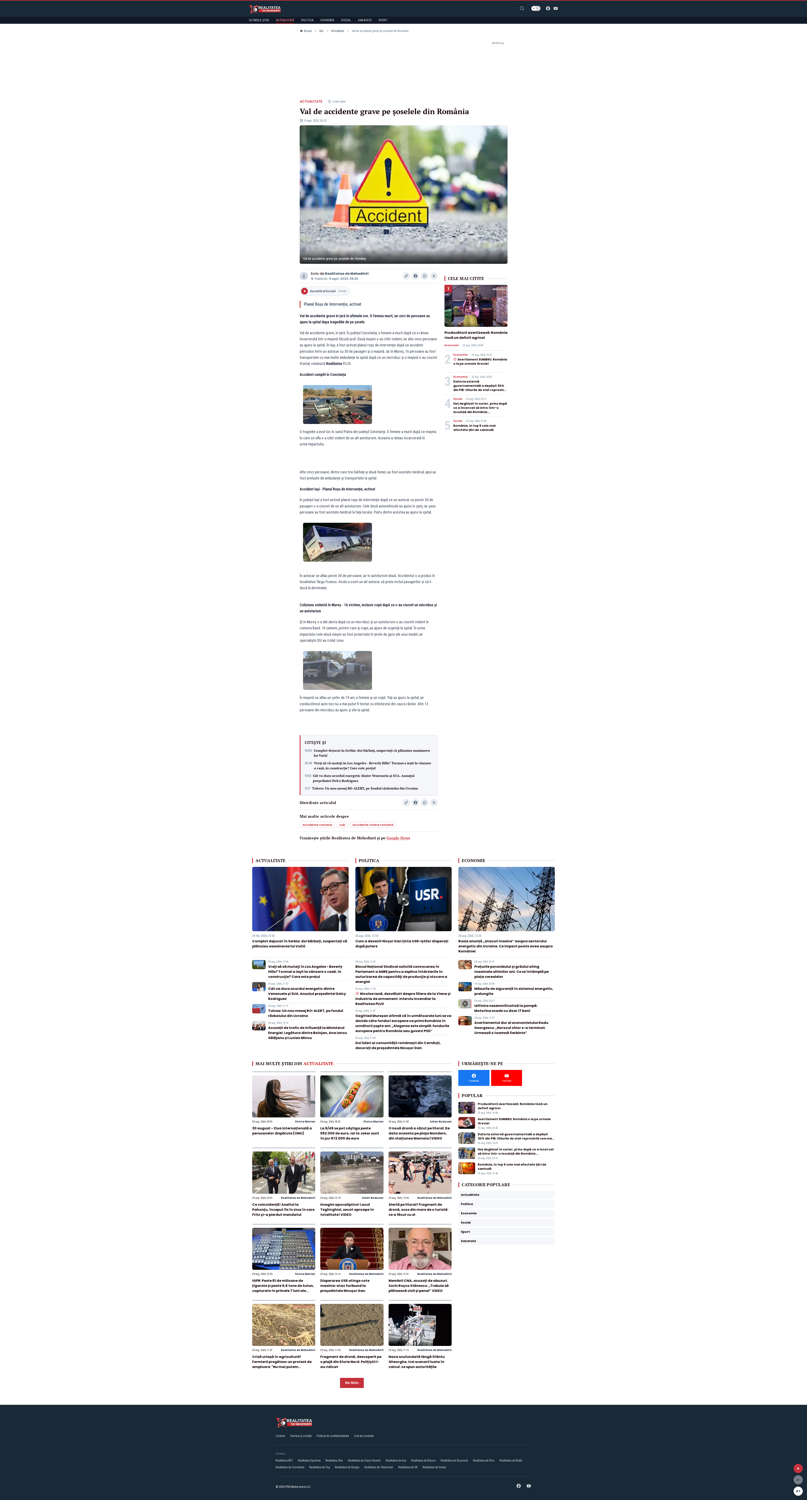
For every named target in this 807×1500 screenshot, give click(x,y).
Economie (451, 345)
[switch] (536, 8)
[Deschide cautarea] (522, 8)
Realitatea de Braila (511, 1460)
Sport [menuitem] (383, 20)
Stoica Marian (305, 1121)
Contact (280, 1436)
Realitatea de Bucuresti (454, 1460)
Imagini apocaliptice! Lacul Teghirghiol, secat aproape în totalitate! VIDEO (347, 1209)
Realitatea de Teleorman (378, 1467)
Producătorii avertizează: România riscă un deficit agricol (476, 335)
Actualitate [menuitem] (285, 20)
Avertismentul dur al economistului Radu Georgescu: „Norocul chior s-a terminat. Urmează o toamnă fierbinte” (511, 1027)
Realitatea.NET (284, 1460)
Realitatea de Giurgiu (347, 1467)
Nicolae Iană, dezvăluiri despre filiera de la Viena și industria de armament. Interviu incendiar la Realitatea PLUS (403, 998)
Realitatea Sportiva (309, 1460)
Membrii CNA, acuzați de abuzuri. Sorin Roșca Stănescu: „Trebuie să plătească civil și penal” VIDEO (419, 1285)
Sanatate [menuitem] (365, 20)
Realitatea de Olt (408, 1467)
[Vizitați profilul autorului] (304, 276)
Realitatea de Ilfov (483, 1460)
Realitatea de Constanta (290, 1467)
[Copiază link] (406, 276)
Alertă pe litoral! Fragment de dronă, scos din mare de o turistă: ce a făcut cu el (418, 1209)
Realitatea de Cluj (319, 1467)
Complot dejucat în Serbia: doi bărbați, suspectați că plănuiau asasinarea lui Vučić (372, 753)
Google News (398, 837)
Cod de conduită (364, 1436)
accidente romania (317, 825)
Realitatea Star (334, 1460)
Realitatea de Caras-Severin (364, 1460)
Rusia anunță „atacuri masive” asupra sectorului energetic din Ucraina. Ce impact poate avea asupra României (505, 946)
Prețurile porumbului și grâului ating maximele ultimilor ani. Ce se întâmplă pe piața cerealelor (511, 971)
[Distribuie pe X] (434, 276)
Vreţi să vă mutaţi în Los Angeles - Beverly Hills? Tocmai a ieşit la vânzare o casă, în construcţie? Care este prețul (372, 765)
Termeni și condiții (301, 1436)
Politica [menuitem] (307, 20)
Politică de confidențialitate (333, 1436)
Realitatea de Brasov (423, 1460)
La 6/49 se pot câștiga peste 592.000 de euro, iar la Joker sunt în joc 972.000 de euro (349, 1133)
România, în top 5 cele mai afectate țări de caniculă (474, 428)
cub (342, 825)
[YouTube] (555, 8)
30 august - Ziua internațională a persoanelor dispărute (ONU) (282, 1131)
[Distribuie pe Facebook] (415, 276)
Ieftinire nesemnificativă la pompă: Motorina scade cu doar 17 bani (505, 1008)
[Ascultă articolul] (798, 1468)
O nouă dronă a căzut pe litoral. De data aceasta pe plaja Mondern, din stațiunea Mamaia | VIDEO (419, 1133)
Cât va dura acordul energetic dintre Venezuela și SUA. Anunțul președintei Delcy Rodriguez (363, 778)
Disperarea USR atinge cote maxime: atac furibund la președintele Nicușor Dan (344, 1285)
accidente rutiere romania (372, 825)
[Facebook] (548, 8)
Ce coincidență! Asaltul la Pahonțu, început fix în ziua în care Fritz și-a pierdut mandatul (283, 1209)
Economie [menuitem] (327, 20)
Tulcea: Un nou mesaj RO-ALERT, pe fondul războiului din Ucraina (365, 788)
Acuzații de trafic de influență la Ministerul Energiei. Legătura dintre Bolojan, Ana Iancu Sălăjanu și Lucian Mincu (307, 1032)
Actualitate (337, 31)
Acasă (308, 31)
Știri (321, 31)
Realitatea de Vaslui (434, 1467)
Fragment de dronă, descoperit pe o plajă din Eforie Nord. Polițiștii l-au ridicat (350, 1361)
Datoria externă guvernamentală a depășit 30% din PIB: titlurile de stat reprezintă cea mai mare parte (480, 387)
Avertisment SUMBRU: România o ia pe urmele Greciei (480, 361)
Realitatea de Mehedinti (347, 273)
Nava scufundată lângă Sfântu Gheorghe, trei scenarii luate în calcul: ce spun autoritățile (417, 1361)
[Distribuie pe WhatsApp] (425, 276)
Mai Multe (352, 1383)
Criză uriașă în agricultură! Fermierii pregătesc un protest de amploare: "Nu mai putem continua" (282, 1364)
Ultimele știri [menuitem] (259, 20)
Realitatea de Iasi (396, 1460)
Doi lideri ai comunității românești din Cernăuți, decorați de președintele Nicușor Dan (398, 1045)
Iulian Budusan (441, 1121)
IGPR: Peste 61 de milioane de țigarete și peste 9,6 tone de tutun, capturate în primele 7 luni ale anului (283, 1288)
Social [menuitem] (346, 20)
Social (457, 399)
